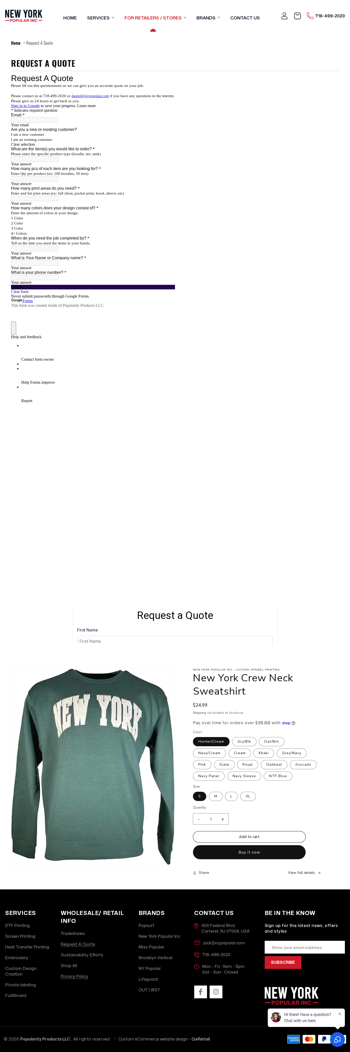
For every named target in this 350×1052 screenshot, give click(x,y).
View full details (301, 872)
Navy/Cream (209, 753)
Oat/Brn (271, 741)
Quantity (199, 807)
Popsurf (147, 925)
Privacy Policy (74, 976)
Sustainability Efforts (82, 955)
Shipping (199, 713)
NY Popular (150, 968)
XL (248, 796)
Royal (247, 764)
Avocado (303, 764)
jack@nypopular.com (224, 943)
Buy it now (249, 852)
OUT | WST (149, 990)
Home (15, 43)
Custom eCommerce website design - (164, 1039)
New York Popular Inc (159, 936)
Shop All (69, 965)
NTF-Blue (278, 776)
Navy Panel (208, 776)
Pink (202, 764)
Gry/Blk (244, 741)
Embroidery (16, 957)
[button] (100, 16)
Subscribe (283, 962)
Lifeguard (148, 979)
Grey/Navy (291, 753)
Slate (224, 764)
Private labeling (20, 985)
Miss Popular (151, 947)
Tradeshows (73, 933)
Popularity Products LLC (45, 1039)
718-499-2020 (216, 954)
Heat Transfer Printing (27, 947)
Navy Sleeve (244, 776)
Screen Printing (20, 936)
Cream (240, 753)
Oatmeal (274, 764)
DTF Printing (17, 925)
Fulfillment (16, 995)
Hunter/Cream (211, 741)
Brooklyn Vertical (155, 957)
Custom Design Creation (21, 971)
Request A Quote (39, 43)
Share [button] (204, 872)
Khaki (264, 753)
